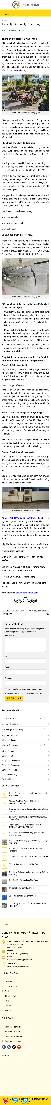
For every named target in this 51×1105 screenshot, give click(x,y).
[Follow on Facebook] (4, 1047)
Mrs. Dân (22, 31)
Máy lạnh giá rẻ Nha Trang (12, 730)
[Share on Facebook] (19, 601)
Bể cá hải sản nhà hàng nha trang (22, 896)
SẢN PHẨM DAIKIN (10, 746)
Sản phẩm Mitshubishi (11, 761)
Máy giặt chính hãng (10, 724)
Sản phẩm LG (7, 756)
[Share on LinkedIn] (36, 601)
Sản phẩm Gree (8, 751)
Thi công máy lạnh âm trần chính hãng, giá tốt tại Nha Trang (28, 873)
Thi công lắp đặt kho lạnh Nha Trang (23, 880)
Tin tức (4, 21)
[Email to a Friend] (28, 601)
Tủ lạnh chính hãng (9, 774)
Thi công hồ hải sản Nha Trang (21, 888)
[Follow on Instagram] (9, 1047)
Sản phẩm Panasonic (10, 765)
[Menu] (19, 13)
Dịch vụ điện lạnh (9, 718)
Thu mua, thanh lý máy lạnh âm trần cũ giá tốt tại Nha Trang (28, 810)
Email (8, 667)
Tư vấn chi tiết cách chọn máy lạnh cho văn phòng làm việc (26, 834)
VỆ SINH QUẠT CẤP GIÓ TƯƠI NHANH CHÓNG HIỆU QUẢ (28, 905)
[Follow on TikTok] (14, 1047)
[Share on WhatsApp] (15, 601)
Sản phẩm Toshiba (9, 770)
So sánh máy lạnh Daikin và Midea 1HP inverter (28, 856)
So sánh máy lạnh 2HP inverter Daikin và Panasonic (25, 849)
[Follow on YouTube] (19, 1047)
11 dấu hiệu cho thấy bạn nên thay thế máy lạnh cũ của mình (28, 818)
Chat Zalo (15, 1103)
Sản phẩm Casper (9, 740)
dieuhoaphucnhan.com (27, 592)
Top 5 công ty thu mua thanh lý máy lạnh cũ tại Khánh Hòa (28, 794)
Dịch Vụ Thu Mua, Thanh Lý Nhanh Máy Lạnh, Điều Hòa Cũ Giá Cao (27, 802)
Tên (7, 656)
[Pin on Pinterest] (32, 601)
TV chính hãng (7, 779)
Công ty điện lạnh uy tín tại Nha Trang (24, 864)
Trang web (9, 678)
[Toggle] (44, 717)
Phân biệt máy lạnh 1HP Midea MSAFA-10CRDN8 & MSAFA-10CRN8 (25, 826)
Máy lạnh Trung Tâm (10, 735)
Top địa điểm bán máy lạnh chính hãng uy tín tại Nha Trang (28, 842)
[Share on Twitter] (23, 601)
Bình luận (9, 636)
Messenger (25, 1103)
